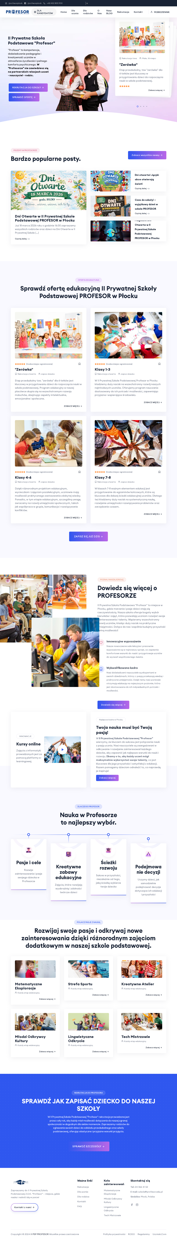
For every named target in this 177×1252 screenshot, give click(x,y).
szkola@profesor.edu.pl (150, 1191)
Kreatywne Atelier (137, 984)
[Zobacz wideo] (62, 749)
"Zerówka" (128, 64)
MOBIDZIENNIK (162, 12)
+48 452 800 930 (55, 3)
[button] (137, 106)
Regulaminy (144, 1234)
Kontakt (138, 12)
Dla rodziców (88, 12)
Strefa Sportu (80, 984)
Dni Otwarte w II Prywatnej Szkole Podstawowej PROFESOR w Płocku (45, 218)
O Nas (99, 12)
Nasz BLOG (109, 12)
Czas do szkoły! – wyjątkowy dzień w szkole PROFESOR (146, 204)
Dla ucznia (74, 12)
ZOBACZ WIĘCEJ (72, 406)
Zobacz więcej (155, 90)
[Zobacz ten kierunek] (79, 364)
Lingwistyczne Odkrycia (81, 1038)
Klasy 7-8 (103, 477)
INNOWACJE (25, 736)
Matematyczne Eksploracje (28, 986)
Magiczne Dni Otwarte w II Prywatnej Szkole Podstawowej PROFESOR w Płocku (147, 229)
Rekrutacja (123, 12)
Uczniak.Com (159, 1234)
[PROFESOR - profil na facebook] (132, 1204)
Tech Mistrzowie (135, 1036)
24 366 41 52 (141, 1186)
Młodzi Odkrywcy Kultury (30, 1038)
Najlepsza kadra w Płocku (111, 719)
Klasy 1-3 (102, 369)
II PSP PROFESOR (40, 1234)
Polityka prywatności (114, 1234)
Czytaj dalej (21, 238)
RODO (131, 1234)
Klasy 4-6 (23, 477)
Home (64, 12)
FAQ (79, 1206)
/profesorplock (15, 3)
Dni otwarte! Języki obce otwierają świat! (147, 179)
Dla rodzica (83, 1196)
